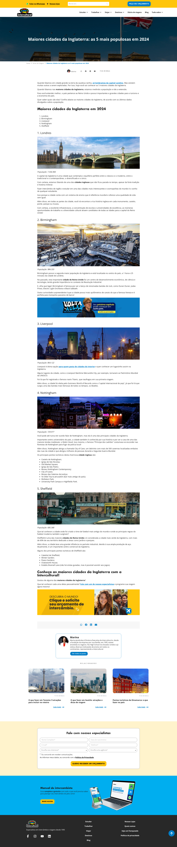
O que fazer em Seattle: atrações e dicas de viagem (87, 701)
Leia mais (57, 707)
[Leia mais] (63, 707)
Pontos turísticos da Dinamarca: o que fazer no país (130, 701)
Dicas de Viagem (38, 63)
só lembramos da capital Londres (108, 83)
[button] (81, 71)
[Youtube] (42, 836)
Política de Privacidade (84, 757)
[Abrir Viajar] (111, 12)
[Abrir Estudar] (87, 12)
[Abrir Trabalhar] (101, 12)
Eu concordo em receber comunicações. (57, 754)
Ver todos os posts (79, 654)
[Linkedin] (49, 836)
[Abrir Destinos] (123, 12)
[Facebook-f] (27, 836)
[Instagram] (35, 836)
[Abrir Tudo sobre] (162, 12)
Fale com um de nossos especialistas (97, 584)
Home (28, 63)
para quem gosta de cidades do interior (77, 366)
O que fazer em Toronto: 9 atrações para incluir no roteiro (44, 701)
